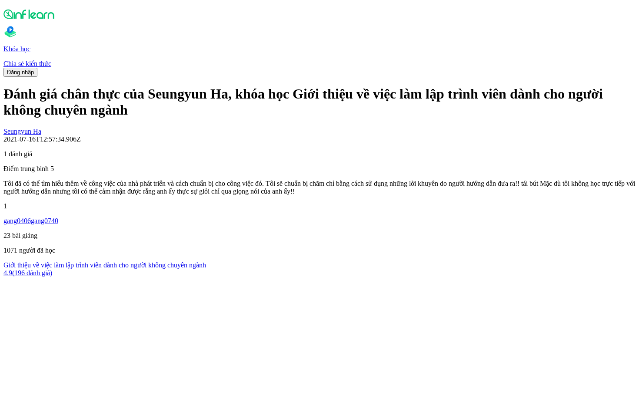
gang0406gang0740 (30, 220)
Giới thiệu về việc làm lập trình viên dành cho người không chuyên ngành (104, 265)
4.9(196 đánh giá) (27, 273)
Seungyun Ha (22, 131)
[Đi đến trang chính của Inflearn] (319, 13)
